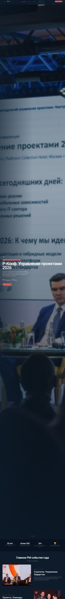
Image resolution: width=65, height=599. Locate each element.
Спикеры (29, 1)
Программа (34, 1)
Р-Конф (37, 3)
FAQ (42, 1)
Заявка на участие (59, 1)
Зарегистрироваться (7, 284)
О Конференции (23, 1)
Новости (39, 1)
